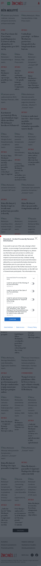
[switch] (32, 283)
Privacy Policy (32, 327)
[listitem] (20, 278)
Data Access (20, 327)
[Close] (37, 239)
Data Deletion (8, 327)
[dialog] (20, 283)
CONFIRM (12, 319)
